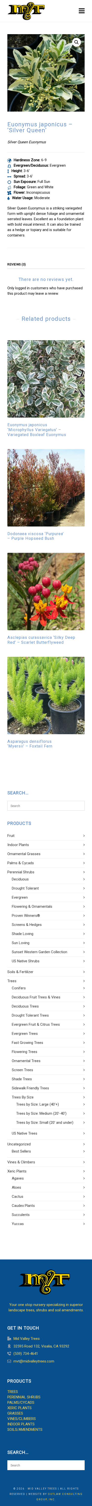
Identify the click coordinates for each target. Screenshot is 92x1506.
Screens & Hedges (27, 924)
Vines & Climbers (21, 1162)
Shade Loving (22, 934)
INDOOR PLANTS (21, 1424)
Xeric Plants (16, 1171)
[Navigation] (82, 11)
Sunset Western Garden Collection (39, 952)
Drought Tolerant (25, 888)
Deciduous (20, 879)
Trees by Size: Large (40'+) (37, 1104)
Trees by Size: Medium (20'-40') (41, 1113)
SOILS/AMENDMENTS (24, 1429)
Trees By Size (23, 1097)
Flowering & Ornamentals (32, 906)
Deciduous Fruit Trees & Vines (36, 997)
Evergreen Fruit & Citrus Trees (36, 1024)
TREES (12, 1391)
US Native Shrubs (25, 961)
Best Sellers (21, 1151)
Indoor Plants (18, 845)
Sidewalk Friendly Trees (30, 1088)
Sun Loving (20, 943)
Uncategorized (19, 1144)
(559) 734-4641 (25, 1353)
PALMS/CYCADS (20, 1402)
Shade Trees (22, 1079)
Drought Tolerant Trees (30, 1015)
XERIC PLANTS (19, 1408)
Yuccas (18, 1224)
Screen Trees (22, 1070)
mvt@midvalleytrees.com (33, 1361)
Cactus (17, 1196)
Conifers (19, 988)
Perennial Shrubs (20, 872)
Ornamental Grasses (23, 854)
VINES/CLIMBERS (21, 1419)
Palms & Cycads (20, 863)
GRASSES (15, 1413)
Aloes (16, 1187)
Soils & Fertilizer (20, 972)
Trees (11, 981)
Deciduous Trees (25, 1006)
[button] (76, 42)
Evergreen (20, 897)
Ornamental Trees (26, 1061)
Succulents (21, 1215)
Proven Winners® (26, 915)
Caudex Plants (23, 1205)
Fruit (10, 835)
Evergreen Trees (25, 1033)
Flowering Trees (24, 1052)
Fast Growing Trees (27, 1042)
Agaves (18, 1178)
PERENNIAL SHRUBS (23, 1397)
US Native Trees (24, 1133)
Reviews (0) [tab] (16, 264)
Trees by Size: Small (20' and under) (44, 1122)
